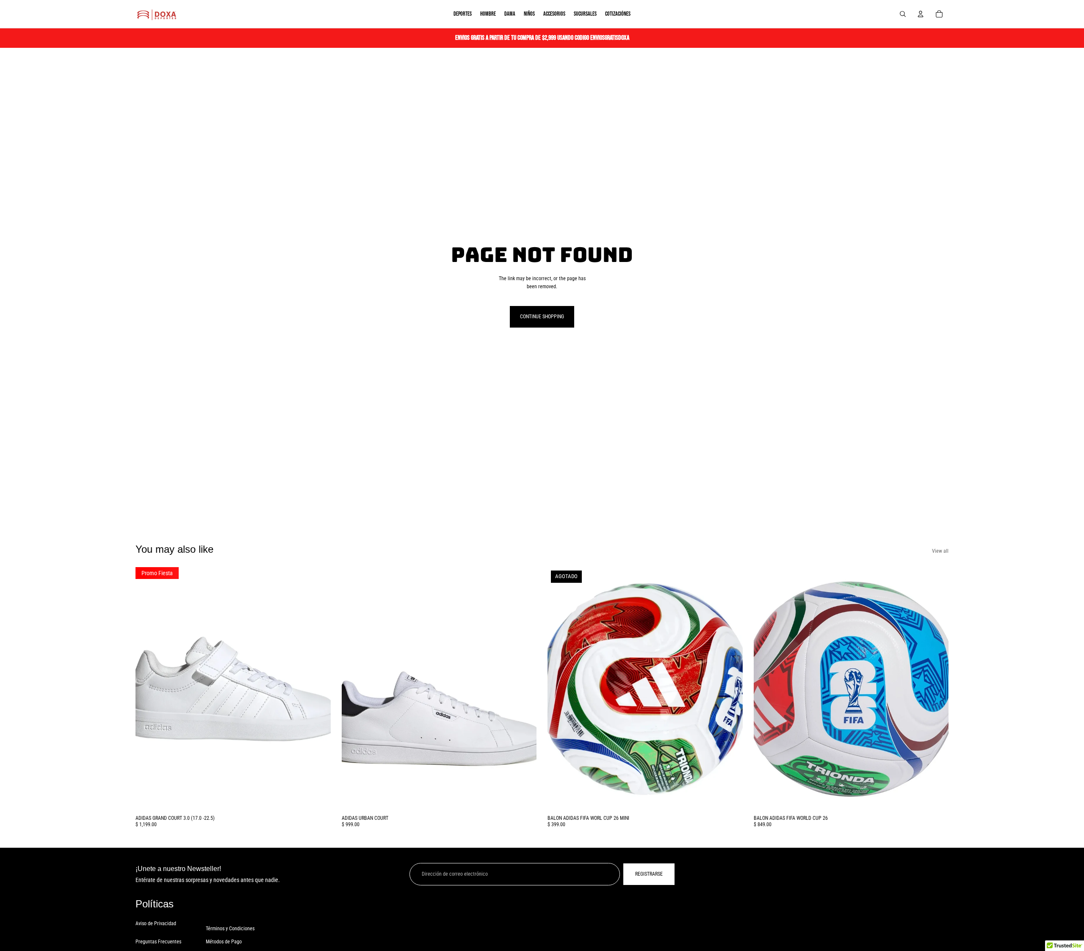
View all (940, 551)
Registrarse (649, 874)
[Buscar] (902, 14)
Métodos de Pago (224, 942)
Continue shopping (542, 317)
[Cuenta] (920, 14)
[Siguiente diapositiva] (318, 689)
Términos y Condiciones (230, 929)
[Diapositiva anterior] (148, 689)
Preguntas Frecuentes (158, 942)
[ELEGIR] (317, 798)
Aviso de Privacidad (156, 923)
